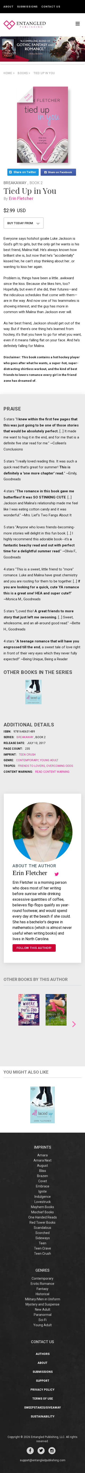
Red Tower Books (42, 1222)
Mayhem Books (42, 1207)
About (8, 6)
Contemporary (27, 760)
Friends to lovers (32, 766)
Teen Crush (27, 754)
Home (9, 73)
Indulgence (42, 1196)
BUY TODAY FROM (20, 223)
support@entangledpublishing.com (42, 1460)
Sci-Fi (42, 1320)
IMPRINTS (42, 1147)
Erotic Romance (42, 1284)
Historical (42, 1294)
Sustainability (43, 1416)
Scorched (42, 1233)
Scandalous (42, 1228)
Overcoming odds (59, 766)
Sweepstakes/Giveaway (42, 1407)
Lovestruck (42, 1202)
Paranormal (42, 1315)
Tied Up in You (44, 73)
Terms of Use (42, 1398)
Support (42, 1380)
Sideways (42, 1238)
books (24, 73)
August (42, 1165)
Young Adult (48, 760)
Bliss (42, 1171)
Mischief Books (42, 1212)
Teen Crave (42, 1248)
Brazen (42, 1176)
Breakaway (16, 182)
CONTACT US (42, 1342)
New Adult (42, 1309)
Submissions (27, 6)
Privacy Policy (42, 1389)
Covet (42, 1181)
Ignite (42, 1191)
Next (74, 1024)
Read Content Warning (52, 771)
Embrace (42, 1186)
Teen (42, 1243)
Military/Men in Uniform (42, 1299)
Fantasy (42, 1289)
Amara (42, 1155)
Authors (43, 1354)
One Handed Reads (42, 1217)
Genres (42, 1270)
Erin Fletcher (21, 198)
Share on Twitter (25, 172)
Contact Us (50, 6)
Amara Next (42, 1160)
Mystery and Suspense (43, 1304)
